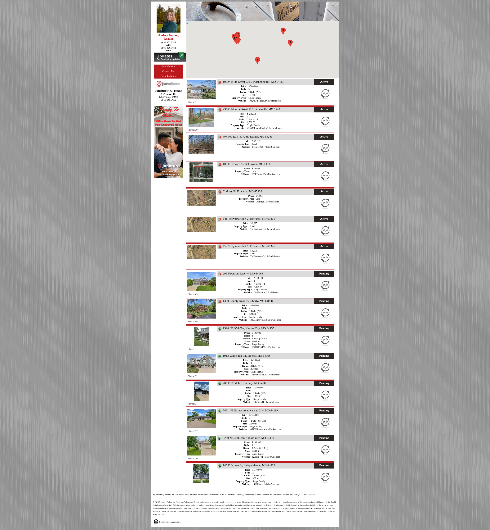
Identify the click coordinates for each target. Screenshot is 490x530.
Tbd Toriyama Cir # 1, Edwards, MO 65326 (249, 246)
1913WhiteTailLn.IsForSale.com (265, 374)
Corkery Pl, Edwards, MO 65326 (242, 191)
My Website (168, 66)
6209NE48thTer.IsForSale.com (266, 456)
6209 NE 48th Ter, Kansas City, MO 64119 (248, 437)
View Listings (168, 76)
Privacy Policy (158, 514)
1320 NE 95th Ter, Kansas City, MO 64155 (248, 328)
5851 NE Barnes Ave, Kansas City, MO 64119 (250, 410)
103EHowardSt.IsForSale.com (266, 174)
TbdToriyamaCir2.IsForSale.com (265, 229)
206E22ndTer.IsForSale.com (266, 402)
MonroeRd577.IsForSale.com (265, 147)
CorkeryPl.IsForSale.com (267, 201)
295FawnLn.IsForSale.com (266, 292)
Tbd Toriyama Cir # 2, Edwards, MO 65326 (249, 218)
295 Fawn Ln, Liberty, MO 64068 (243, 273)
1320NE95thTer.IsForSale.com (266, 347)
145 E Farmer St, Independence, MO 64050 (249, 465)
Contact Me (168, 71)
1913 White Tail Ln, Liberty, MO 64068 (246, 355)
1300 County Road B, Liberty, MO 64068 (248, 300)
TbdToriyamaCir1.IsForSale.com (265, 256)
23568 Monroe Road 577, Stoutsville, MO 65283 (252, 109)
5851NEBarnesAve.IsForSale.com (265, 429)
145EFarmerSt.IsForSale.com (265, 484)
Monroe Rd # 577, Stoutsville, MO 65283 (248, 136)
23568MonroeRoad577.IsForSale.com (264, 128)
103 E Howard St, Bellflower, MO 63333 (247, 163)
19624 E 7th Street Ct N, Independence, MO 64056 (253, 81)
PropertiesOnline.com (184, 502)
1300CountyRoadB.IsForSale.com (265, 320)
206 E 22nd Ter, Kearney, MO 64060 (245, 383)
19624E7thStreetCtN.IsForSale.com (264, 100)
